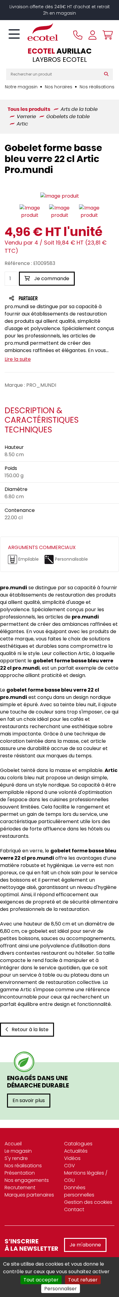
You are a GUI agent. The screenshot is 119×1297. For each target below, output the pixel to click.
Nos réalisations (97, 87)
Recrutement (20, 1187)
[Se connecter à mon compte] (92, 35)
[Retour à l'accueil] (32, 32)
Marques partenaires (29, 1194)
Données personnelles (79, 1191)
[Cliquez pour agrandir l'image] (59, 196)
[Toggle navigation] (14, 34)
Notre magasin (21, 87)
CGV (69, 1165)
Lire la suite (18, 359)
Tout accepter (41, 1279)
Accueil (13, 1143)
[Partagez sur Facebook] (40, 299)
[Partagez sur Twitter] (51, 299)
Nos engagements (27, 1180)
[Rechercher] (107, 74)
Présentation (20, 1172)
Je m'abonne (85, 1244)
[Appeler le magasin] (77, 35)
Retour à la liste (30, 1029)
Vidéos (72, 1158)
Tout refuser (83, 1279)
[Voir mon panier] (106, 35)
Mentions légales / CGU (85, 1176)
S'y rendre (16, 1158)
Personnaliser (60, 1288)
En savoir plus (29, 1100)
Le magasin (18, 1150)
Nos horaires (58, 87)
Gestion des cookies (88, 1202)
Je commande (51, 278)
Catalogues (78, 1143)
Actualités (76, 1150)
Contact (74, 1209)
